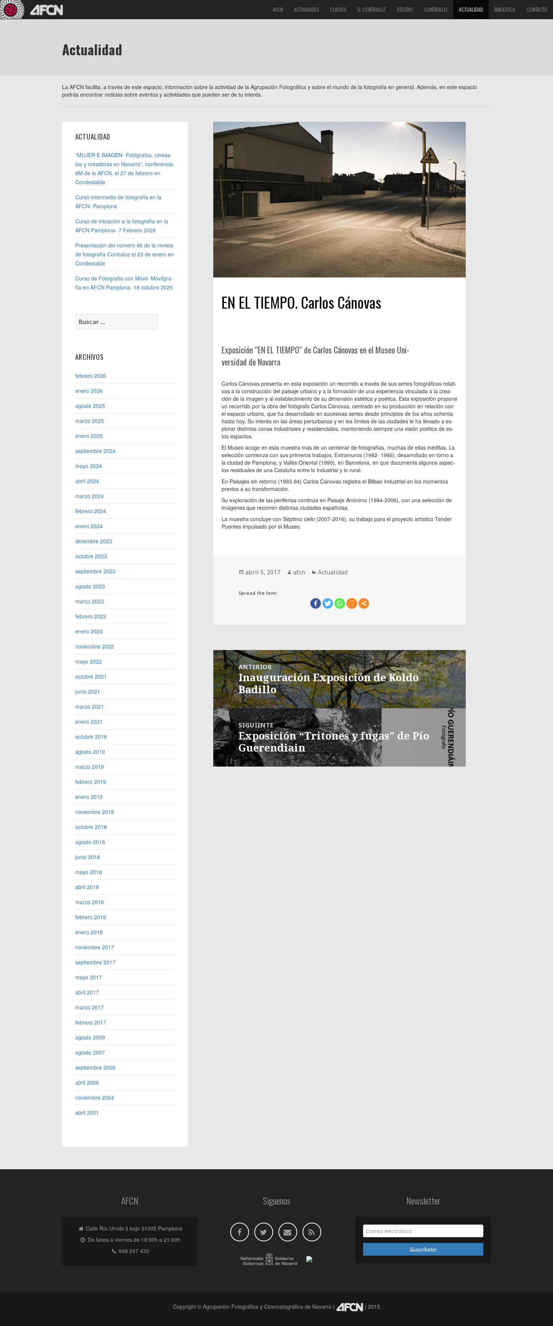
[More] (364, 603)
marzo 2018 (89, 902)
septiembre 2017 (95, 962)
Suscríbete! (423, 1249)
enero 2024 (89, 526)
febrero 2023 (90, 616)
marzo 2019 (89, 766)
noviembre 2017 (94, 947)
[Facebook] (315, 603)
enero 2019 (89, 796)
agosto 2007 (90, 1052)
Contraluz (436, 9)
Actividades (306, 9)
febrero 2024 (90, 511)
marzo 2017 (89, 1007)
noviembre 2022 (94, 646)
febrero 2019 (90, 781)
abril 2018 (87, 887)
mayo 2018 (88, 872)
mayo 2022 (88, 661)
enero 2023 (89, 631)
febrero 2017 (90, 1022)
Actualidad (471, 9)
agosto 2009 (90, 1037)
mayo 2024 (88, 466)
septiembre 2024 (95, 451)
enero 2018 (89, 932)
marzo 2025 (89, 420)
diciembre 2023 (93, 541)
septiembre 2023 (95, 571)
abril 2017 (87, 992)
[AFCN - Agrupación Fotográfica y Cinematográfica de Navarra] (34, 9)
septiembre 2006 (95, 1067)
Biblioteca (504, 9)
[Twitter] (327, 603)
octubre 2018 (91, 826)
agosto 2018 (90, 842)
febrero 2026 (90, 375)
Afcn (278, 9)
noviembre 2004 (94, 1097)
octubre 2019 (91, 736)
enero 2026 (89, 390)
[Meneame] (351, 603)
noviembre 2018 (94, 811)
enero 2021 (89, 721)
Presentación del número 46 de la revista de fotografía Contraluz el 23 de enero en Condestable (124, 254)
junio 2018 (87, 857)
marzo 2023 (89, 601)
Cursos (338, 9)
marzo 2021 (89, 706)
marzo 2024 (89, 496)
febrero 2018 (90, 917)
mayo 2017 (88, 977)
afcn (299, 572)
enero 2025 (89, 435)
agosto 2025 (90, 405)
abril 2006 (87, 1082)
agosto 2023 (90, 586)
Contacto (537, 9)
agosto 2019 (90, 751)
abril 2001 (87, 1112)
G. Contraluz (371, 9)
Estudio (405, 9)
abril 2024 (87, 481)
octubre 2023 (91, 556)
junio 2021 (87, 691)
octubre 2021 (91, 676)
